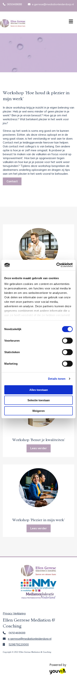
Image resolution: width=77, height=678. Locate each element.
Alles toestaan (38, 389)
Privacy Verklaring (14, 613)
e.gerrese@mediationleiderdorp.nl (53, 4)
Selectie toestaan (38, 400)
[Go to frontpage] (32, 23)
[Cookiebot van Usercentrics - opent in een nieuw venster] (56, 265)
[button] (70, 20)
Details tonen (56, 378)
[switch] (67, 340)
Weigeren (38, 410)
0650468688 (14, 4)
